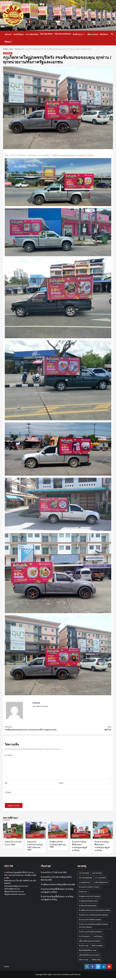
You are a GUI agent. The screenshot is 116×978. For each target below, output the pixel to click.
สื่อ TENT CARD (83, 946)
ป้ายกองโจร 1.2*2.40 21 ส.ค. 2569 (53, 872)
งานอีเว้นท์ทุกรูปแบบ (101, 882)
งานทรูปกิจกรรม (84, 882)
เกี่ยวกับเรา (104, 34)
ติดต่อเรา (8, 42)
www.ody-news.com (17, 894)
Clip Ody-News (46, 34)
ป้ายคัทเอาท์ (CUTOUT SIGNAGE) (56, 835)
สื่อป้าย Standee (97, 946)
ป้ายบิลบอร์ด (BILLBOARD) (87, 906)
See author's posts (40, 706)
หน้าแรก (8, 34)
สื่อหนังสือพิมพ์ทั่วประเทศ (87, 950)
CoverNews (65, 974)
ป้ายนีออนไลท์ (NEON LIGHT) (88, 901)
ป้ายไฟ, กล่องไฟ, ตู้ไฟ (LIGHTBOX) (90, 932)
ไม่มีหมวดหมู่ (96, 960)
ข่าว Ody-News (32, 34)
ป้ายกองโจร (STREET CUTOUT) (11, 835)
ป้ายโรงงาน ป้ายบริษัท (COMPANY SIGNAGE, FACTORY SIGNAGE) (93, 925)
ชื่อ (6, 783)
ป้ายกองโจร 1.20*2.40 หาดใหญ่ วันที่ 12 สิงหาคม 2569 (56, 878)
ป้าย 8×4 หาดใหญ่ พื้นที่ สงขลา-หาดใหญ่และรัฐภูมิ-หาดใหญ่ (57, 890)
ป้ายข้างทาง (77, 34)
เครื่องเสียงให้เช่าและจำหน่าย (89, 955)
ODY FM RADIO (97, 873)
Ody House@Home (62, 34)
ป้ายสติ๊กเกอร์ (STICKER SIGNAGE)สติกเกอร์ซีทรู (94, 910)
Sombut (36, 703)
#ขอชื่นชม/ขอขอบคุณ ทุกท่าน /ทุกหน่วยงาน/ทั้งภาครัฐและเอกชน (31, 728)
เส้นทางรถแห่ (92, 34)
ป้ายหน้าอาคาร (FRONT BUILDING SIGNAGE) (93, 915)
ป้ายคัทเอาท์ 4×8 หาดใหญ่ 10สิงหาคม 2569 (58, 844)
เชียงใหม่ (107, 728)
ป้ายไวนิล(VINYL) (84, 936)
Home (6, 966)
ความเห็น (8, 755)
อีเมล (61, 783)
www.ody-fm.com (17, 891)
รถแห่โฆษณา (18, 34)
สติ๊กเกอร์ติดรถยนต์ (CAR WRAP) (89, 941)
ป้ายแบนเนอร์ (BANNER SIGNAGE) (90, 920)
